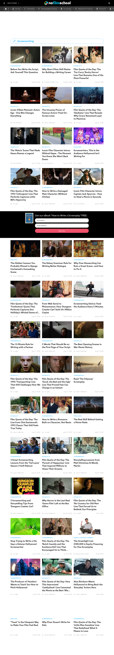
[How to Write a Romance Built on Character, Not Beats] (57, 405)
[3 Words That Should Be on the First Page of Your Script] (57, 329)
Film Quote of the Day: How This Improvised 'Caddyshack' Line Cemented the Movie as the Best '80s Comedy (56, 587)
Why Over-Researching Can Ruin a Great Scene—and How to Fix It (88, 266)
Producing (77, 147)
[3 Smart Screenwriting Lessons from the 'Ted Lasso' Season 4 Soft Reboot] (25, 445)
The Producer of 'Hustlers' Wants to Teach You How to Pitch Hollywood (24, 584)
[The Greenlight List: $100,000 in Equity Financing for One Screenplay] (88, 526)
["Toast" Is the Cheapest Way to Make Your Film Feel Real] (25, 607)
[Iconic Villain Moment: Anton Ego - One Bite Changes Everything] (25, 95)
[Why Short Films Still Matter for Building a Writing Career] (57, 55)
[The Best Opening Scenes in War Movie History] (88, 329)
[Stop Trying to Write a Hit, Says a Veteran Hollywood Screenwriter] (25, 526)
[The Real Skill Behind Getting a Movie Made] (88, 405)
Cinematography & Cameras (49, 9)
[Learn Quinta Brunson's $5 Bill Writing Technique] (57, 648)
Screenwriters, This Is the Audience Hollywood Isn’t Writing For (86, 153)
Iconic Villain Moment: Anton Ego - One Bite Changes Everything (25, 113)
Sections (12, 3)
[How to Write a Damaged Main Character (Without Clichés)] (57, 176)
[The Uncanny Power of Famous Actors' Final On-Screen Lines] (57, 95)
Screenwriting (31, 9)
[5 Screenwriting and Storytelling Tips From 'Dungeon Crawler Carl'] (25, 486)
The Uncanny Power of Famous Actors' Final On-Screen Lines (54, 113)
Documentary (67, 9)
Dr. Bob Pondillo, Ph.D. (51, 82)
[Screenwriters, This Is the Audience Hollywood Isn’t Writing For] (88, 136)
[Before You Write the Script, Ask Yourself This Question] (25, 55)
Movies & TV (102, 9)
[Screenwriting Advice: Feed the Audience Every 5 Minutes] (88, 289)
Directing (17, 9)
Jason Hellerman (49, 123)
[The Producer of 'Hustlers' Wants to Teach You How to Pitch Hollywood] (25, 567)
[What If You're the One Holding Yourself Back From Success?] (25, 648)
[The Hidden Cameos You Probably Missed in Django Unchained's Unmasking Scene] (25, 248)
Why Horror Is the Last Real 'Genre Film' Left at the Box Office (56, 503)
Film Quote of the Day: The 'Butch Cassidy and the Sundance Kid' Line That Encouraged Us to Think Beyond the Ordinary (55, 547)
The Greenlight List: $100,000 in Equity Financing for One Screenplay (88, 544)
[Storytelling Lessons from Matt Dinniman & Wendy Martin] (88, 445)
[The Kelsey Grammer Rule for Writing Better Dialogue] (57, 248)
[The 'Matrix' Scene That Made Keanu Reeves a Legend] (25, 135)
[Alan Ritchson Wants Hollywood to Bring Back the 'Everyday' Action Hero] (88, 567)
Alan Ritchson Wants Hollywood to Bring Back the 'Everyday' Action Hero (88, 584)
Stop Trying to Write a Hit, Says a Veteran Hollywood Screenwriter (24, 544)
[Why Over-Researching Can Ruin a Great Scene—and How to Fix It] (88, 248)
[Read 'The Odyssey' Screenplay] (88, 364)
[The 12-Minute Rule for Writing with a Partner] (25, 329)
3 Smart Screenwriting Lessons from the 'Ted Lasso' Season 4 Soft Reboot (25, 463)
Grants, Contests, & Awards (83, 537)
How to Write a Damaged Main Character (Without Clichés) (55, 194)
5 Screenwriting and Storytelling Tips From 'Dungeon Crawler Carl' (22, 503)
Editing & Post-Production (85, 9)
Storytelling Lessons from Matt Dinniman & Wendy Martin (87, 463)
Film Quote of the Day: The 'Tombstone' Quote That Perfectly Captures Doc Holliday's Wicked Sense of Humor (24, 309)
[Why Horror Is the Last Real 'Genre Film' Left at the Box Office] (57, 486)
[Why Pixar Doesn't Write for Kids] (57, 607)
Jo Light (15, 82)
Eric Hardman (17, 123)
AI (8, 9)
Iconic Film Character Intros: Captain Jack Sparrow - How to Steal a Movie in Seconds (88, 194)
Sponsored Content (82, 554)
